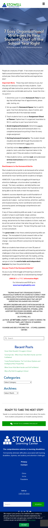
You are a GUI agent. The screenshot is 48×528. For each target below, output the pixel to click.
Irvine (24, 476)
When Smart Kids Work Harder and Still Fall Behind (21, 367)
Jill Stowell (10, 47)
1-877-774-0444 (24, 494)
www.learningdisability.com (24, 285)
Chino (24, 473)
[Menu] (44, 4)
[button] (38, 504)
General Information (34, 47)
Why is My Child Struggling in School (16, 371)
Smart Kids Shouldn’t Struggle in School (17, 351)
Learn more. (31, 520)
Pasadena (24, 479)
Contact (24, 465)
